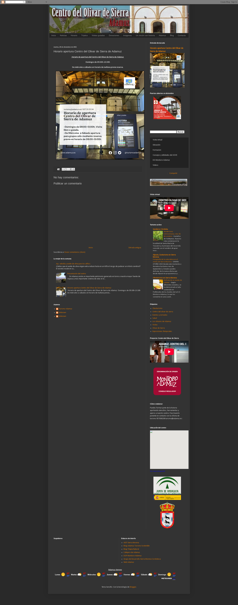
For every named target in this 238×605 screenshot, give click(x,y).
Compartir (173, 173)
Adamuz (162, 35)
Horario (74, 35)
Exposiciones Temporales (162, 331)
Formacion (157, 150)
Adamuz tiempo (115, 570)
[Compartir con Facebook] (71, 169)
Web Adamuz (129, 562)
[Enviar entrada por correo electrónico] (58, 169)
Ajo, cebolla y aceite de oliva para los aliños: (73, 264)
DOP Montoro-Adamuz (133, 556)
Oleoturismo (157, 308)
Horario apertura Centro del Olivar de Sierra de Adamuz (89, 288)
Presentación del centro (76, 274)
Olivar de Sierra (158, 328)
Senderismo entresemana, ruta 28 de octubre (172, 234)
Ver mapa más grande (157, 471)
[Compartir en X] (68, 169)
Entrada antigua (135, 248)
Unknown (62, 313)
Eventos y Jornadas (159, 315)
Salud (154, 318)
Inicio (53, 35)
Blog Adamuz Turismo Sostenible (137, 546)
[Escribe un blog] (65, 169)
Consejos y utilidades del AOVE (165, 155)
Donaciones (114, 35)
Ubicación (156, 145)
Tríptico (84, 35)
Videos (155, 165)
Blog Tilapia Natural (131, 549)
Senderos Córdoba (160, 229)
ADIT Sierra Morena (131, 543)
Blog (172, 35)
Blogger (133, 587)
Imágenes (127, 35)
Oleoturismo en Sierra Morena (165, 278)
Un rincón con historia (145, 35)
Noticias (63, 35)
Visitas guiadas (98, 35)
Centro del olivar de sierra (162, 312)
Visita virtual (157, 140)
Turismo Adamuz (65, 309)
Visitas (155, 325)
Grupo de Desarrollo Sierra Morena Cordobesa (142, 559)
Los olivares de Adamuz (161, 321)
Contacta (182, 35)
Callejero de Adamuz (132, 552)
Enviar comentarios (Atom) (74, 252)
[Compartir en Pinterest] (73, 169)
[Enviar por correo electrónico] (63, 169)
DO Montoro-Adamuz (161, 160)
